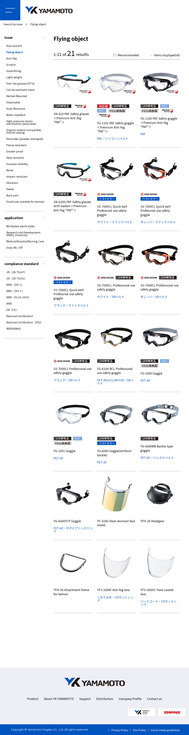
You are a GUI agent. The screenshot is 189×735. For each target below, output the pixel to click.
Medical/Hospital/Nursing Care (25, 241)
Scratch (11, 64)
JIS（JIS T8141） (16, 278)
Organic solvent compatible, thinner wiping (24, 131)
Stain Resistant (15, 108)
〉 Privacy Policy (118, 730)
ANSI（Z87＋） (15, 291)
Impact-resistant (17, 176)
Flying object (38, 24)
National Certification (19, 316)
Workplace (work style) (20, 226)
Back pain (12, 195)
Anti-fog (11, 58)
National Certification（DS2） (24, 322)
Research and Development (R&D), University (23, 233)
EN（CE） (12, 309)
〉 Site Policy (138, 730)
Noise (9, 170)
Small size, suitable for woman (25, 201)
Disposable (13, 102)
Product (32, 698)
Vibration (12, 182)
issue (8, 37)
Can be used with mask (20, 89)
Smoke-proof (14, 151)
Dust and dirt (14, 45)
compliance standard (21, 263)
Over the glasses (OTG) (20, 83)
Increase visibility (17, 164)
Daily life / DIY (14, 247)
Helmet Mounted (16, 96)
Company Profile (130, 698)
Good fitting (13, 71)
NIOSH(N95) (13, 328)
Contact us (154, 698)
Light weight (14, 77)
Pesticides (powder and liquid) (24, 139)
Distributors (104, 698)
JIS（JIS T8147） (16, 272)
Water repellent (16, 115)
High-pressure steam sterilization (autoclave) (21, 122)
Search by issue (13, 24)
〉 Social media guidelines (164, 730)
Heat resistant (15, 157)
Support (85, 698)
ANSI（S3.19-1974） (18, 297)
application (13, 217)
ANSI (9, 303)
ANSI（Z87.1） (15, 284)
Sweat (10, 189)
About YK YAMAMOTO (59, 698)
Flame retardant (16, 145)
